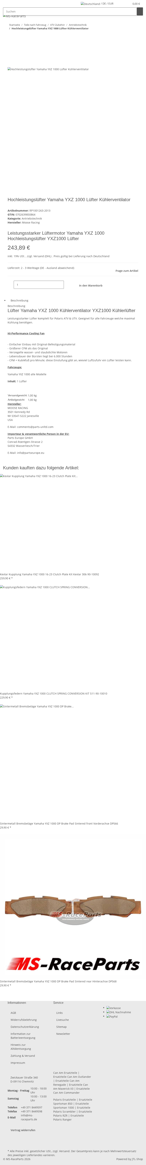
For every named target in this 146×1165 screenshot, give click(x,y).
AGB (13, 1013)
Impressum (18, 1063)
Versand (39, 256)
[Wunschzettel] (126, 3)
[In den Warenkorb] (11, 48)
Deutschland (101, 256)
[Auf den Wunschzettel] (17, 63)
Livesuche (62, 1020)
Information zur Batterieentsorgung (23, 1036)
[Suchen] (140, 11)
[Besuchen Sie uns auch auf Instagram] (11, 1144)
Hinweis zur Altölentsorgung (21, 1047)
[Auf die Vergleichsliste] (11, 63)
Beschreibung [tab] (19, 300)
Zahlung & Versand (23, 1056)
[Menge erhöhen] (67, 285)
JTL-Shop (137, 1159)
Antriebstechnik (32, 218)
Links (59, 1013)
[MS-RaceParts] (14, 16)
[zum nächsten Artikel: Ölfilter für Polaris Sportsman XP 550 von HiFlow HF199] (11, 36)
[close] (11, 55)
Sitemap (61, 1027)
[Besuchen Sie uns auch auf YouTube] (11, 1139)
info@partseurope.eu (30, 453)
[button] (120, 3)
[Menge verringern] (11, 285)
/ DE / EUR (106, 3)
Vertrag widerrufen (23, 1130)
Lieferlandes (34, 1155)
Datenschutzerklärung (25, 1027)
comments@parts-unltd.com (35, 427)
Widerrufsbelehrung (24, 1020)
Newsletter (63, 1034)
